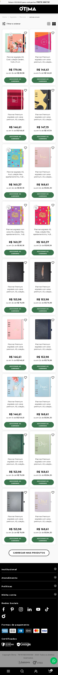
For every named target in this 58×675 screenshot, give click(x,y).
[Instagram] (21, 609)
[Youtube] (38, 609)
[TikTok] (47, 609)
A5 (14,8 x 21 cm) (34, 17)
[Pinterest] (12, 609)
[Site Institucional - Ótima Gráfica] (4, 616)
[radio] (47, 23)
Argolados (13, 17)
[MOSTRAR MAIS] (29, 553)
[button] (8, 671)
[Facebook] (4, 609)
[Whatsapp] (53, 660)
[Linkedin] (30, 609)
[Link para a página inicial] (5, 17)
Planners (22, 17)
